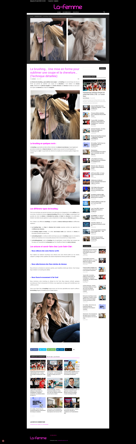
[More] (73, 349)
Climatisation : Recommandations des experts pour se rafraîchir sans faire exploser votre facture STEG (54, 410)
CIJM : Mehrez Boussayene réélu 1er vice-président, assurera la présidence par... (97, 189)
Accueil (59, 12)
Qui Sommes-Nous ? (67, 12)
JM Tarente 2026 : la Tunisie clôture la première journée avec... (97, 174)
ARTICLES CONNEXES (38, 357)
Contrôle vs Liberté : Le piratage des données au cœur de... (98, 224)
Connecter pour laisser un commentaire (39, 424)
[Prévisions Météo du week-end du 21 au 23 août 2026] (86, 203)
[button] (104, 12)
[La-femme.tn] (68, 6)
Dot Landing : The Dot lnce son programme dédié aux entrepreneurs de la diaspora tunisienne (38, 410)
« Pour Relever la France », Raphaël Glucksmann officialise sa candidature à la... (98, 160)
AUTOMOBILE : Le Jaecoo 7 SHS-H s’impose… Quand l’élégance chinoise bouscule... (98, 217)
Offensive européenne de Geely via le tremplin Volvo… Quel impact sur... (98, 231)
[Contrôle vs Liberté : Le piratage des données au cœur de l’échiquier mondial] (86, 224)
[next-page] (33, 416)
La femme (34, 78)
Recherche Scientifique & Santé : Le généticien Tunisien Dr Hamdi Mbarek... (98, 137)
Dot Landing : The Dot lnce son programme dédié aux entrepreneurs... (98, 145)
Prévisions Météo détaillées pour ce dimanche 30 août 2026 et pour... (98, 115)
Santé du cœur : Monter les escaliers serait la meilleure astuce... (97, 167)
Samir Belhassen (86, 98)
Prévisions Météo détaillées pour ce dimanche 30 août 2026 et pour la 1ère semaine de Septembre (71, 373)
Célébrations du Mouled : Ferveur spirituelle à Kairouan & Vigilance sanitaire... (98, 182)
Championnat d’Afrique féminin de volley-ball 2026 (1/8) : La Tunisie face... (94, 94)
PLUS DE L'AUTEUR (53, 357)
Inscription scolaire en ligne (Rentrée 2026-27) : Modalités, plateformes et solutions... (98, 196)
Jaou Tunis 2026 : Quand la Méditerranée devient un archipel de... (97, 210)
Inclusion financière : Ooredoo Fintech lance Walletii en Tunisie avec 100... (98, 130)
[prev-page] (31, 416)
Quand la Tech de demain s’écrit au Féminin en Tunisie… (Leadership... (98, 238)
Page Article (76, 12)
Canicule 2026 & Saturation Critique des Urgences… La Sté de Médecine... (98, 107)
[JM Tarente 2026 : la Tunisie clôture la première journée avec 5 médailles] (86, 174)
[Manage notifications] (3, 441)
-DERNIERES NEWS (38, 16)
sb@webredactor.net (63, 440)
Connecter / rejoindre (53, 1)
